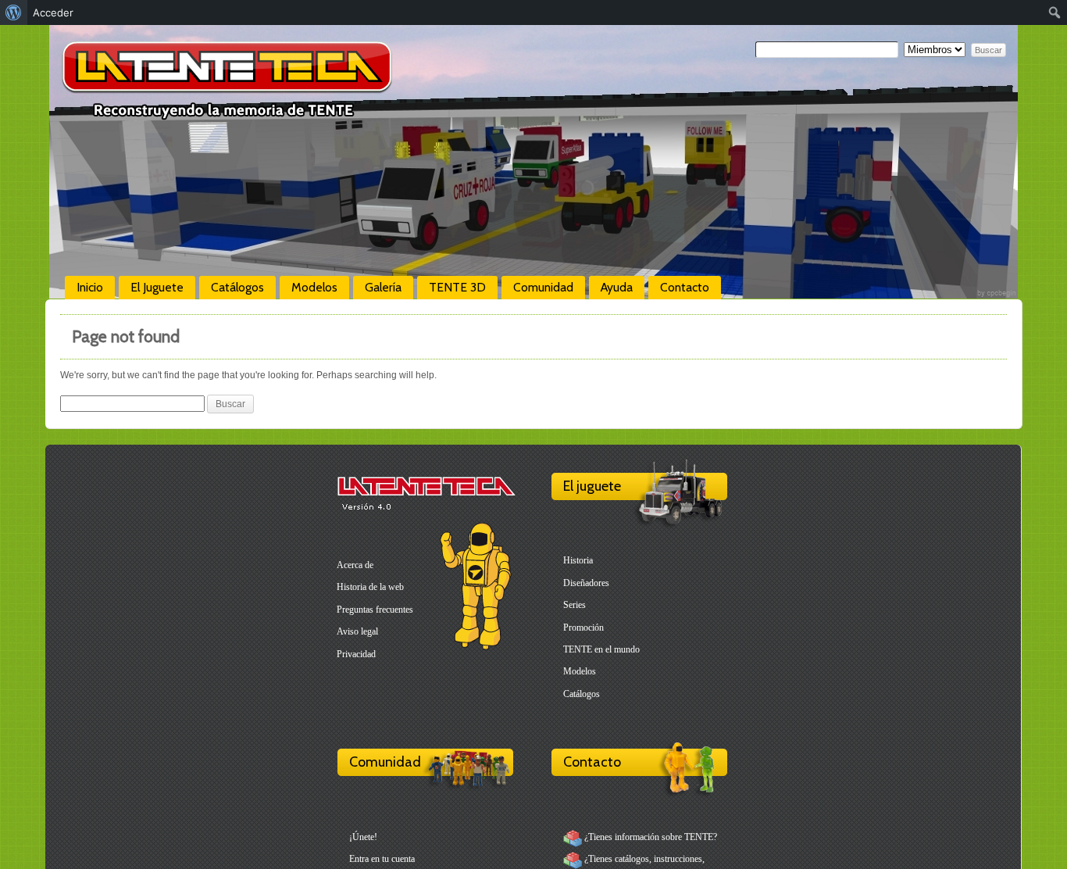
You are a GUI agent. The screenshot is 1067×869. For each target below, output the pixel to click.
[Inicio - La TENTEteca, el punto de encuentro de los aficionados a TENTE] (227, 113)
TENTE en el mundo (601, 649)
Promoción (583, 627)
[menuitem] (13, 12)
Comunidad (543, 287)
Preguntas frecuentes (375, 609)
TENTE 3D (457, 287)
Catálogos (237, 287)
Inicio (90, 287)
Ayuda (617, 287)
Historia (578, 560)
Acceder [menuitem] (53, 12)
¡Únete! (363, 836)
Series (574, 604)
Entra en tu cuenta (382, 858)
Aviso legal (357, 631)
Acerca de (355, 565)
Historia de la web (370, 586)
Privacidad (356, 654)
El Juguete (157, 287)
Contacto (684, 287)
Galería (383, 287)
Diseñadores (586, 583)
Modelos (314, 287)
